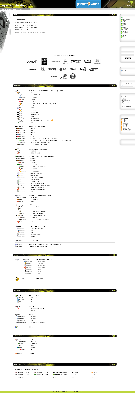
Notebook (125, 124)
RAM (124, 121)
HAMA (33, 201)
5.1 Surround (34, 197)
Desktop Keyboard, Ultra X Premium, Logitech (46, 244)
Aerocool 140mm (38, 213)
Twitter (124, 24)
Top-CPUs (125, 30)
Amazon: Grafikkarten (75, 391)
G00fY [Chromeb (126, 106)
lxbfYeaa (124, 99)
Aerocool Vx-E (35, 207)
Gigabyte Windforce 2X (37, 187)
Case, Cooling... (127, 130)
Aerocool (33, 209)
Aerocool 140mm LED (39, 211)
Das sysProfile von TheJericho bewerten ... (31, 32)
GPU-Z (124, 36)
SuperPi (124, 27)
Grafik (124, 120)
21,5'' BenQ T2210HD (37, 226)
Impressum (125, 38)
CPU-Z (124, 35)
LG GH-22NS (33, 240)
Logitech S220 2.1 (36, 199)
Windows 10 (126, 128)
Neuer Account (126, 19)
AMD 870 (33, 128)
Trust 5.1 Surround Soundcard (40, 195)
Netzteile (125, 126)
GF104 (33, 160)
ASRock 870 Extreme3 (37, 126)
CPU (124, 119)
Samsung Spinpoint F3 (44, 259)
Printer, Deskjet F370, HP (38, 246)
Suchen (124, 20)
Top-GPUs (125, 31)
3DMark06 (125, 28)
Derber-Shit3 (125, 102)
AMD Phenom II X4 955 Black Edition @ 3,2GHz (46, 91)
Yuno (123, 101)
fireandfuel (20, 377)
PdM (123, 26)
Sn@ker (124, 98)
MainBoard (125, 123)
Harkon (124, 105)
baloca (123, 103)
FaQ (123, 21)
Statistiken (125, 32)
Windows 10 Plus (127, 129)
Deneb (33, 93)
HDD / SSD (125, 125)
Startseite (124, 17)
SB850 (33, 132)
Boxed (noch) (35, 118)
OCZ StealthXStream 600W (39, 215)
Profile (124, 23)
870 (32, 130)
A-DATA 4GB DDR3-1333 (38, 149)
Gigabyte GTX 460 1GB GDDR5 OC (42, 156)
